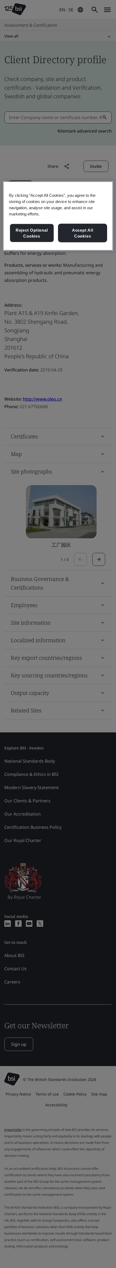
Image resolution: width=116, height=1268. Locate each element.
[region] (58, 216)
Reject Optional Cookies (32, 233)
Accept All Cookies (82, 233)
